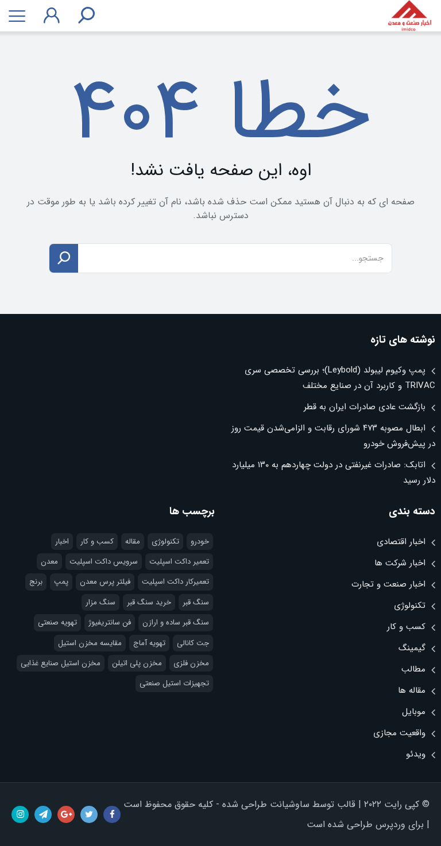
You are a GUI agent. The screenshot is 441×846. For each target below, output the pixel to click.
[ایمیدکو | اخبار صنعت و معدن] (409, 16)
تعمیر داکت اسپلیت (179, 562)
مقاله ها (411, 690)
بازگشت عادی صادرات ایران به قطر (364, 407)
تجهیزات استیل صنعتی (174, 683)
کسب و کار (406, 627)
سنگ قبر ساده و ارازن (175, 622)
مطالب (413, 669)
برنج (35, 582)
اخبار (62, 541)
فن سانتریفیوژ (109, 622)
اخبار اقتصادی (401, 542)
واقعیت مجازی (399, 733)
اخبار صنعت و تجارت (388, 584)
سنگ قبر (196, 602)
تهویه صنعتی (57, 622)
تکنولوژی (409, 605)
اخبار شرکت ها (399, 563)
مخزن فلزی (191, 663)
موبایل (413, 712)
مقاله (132, 541)
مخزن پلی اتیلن (137, 663)
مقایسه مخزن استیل (90, 643)
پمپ (61, 582)
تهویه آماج (149, 643)
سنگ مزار (100, 602)
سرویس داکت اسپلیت (103, 562)
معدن (49, 562)
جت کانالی (193, 643)
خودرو (200, 541)
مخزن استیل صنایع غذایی (60, 663)
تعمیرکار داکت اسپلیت (175, 582)
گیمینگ (412, 648)
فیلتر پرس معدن (105, 582)
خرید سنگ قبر (149, 602)
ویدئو (415, 754)
